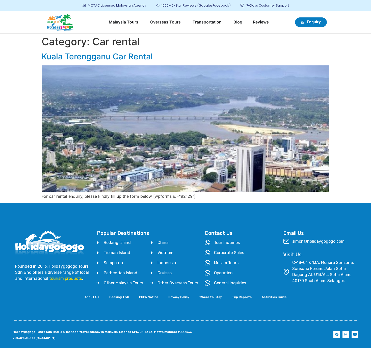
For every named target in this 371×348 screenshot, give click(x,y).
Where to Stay (210, 297)
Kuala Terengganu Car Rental (97, 56)
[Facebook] (336, 334)
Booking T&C (119, 297)
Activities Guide (274, 297)
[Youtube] (355, 334)
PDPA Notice (148, 297)
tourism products (65, 278)
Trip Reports (242, 297)
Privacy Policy (178, 297)
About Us (92, 297)
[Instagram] (345, 334)
